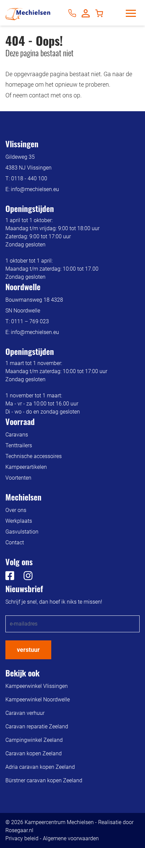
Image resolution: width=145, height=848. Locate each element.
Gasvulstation (21, 531)
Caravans (16, 434)
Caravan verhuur (25, 713)
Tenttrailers (18, 445)
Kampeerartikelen (26, 467)
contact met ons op (54, 95)
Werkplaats (18, 521)
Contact (14, 542)
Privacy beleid (21, 838)
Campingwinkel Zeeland (34, 740)
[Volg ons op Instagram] (24, 577)
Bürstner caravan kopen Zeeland (43, 780)
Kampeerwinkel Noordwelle (37, 699)
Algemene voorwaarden (71, 838)
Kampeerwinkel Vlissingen (36, 686)
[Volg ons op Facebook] (9, 577)
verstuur (28, 649)
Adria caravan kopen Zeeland (40, 767)
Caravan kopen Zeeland (33, 753)
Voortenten (18, 478)
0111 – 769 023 (30, 321)
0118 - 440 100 (29, 178)
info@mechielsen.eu (35, 189)
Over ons (15, 510)
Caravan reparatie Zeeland (36, 726)
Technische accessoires (33, 456)
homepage (19, 84)
